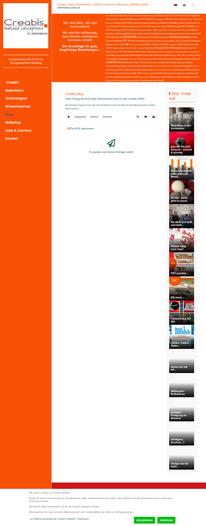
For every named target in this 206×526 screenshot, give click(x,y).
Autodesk (142, 30)
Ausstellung (115, 30)
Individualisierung (167, 77)
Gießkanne (182, 19)
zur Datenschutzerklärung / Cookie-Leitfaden (52, 518)
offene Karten (165, 66)
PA (120, 26)
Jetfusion (146, 73)
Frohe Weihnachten (131, 52)
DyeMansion (128, 70)
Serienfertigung (111, 70)
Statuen (140, 34)
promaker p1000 (119, 23)
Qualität (177, 26)
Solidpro (174, 55)
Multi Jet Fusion (183, 15)
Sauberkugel (135, 55)
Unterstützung (147, 66)
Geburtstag (159, 34)
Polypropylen (186, 66)
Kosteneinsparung (113, 66)
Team (191, 48)
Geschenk (162, 70)
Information (183, 44)
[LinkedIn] (193, 5)
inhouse (182, 23)
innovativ (158, 73)
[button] (138, 117)
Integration (173, 44)
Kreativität (163, 44)
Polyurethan (149, 48)
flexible (123, 66)
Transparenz (147, 59)
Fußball (193, 77)
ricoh (135, 59)
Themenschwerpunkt (137, 44)
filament (123, 19)
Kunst (134, 48)
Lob (154, 55)
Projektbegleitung (146, 80)
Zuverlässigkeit (177, 59)
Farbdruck (195, 15)
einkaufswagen (128, 26)
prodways (173, 23)
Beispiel (173, 62)
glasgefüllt (138, 19)
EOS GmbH (153, 37)
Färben (170, 26)
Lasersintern (114, 62)
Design (133, 73)
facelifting (193, 37)
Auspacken (134, 80)
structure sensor (124, 48)
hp (127, 44)
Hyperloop (181, 62)
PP (125, 40)
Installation (175, 66)
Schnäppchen (160, 19)
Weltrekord (157, 59)
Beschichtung (142, 37)
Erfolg (113, 26)
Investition (140, 48)
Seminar (157, 66)
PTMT (120, 70)
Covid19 (161, 30)
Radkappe (117, 77)
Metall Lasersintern (130, 62)
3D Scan (196, 66)
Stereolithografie (181, 52)
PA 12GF (124, 30)
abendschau (156, 26)
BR (129, 30)
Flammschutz (155, 77)
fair (184, 41)
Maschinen (138, 70)
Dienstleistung (170, 34)
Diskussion (154, 70)
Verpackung (190, 73)
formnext (130, 36)
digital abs (109, 44)
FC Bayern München (192, 59)
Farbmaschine (152, 52)
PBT (134, 41)
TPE (120, 52)
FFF (130, 59)
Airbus (118, 55)
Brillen (148, 44)
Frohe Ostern (119, 44)
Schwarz (155, 44)
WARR (136, 77)
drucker (115, 80)
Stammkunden (193, 52)
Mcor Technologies (193, 41)
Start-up (151, 62)
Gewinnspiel (175, 47)
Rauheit (147, 34)
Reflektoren (164, 23)
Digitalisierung (154, 23)
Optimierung (148, 16)
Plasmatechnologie (122, 73)
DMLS (183, 55)
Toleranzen (197, 19)
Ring (112, 16)
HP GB (167, 30)
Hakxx (164, 26)
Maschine (109, 23)
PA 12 (108, 16)
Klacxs (149, 30)
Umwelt (160, 80)
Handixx (162, 52)
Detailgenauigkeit (122, 34)
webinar (165, 41)
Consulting (186, 77)
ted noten (135, 30)
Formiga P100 (146, 55)
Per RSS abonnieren (82, 128)
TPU (130, 41)
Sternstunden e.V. (113, 19)
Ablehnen (166, 520)
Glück (139, 73)
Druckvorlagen (111, 59)
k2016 (108, 30)
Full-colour (166, 59)
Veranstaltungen (179, 73)
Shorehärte (167, 73)
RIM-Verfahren (127, 77)
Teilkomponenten (116, 37)
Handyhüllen (110, 55)
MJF (176, 19)
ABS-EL (172, 41)
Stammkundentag (185, 70)
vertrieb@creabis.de (68, 7)
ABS (155, 30)
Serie (129, 22)
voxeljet (185, 48)
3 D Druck (144, 62)
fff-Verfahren (148, 19)
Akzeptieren (144, 520)
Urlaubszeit (118, 41)
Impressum (83, 518)
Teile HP (109, 48)
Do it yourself (172, 70)
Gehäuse (197, 55)
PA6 (178, 55)
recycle (143, 52)
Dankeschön (163, 37)
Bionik (131, 16)
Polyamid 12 (161, 47)
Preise (139, 59)
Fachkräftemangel (162, 62)
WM (155, 80)
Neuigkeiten (138, 16)
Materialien (124, 16)
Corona (137, 26)
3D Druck (178, 41)
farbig (139, 66)
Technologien (123, 59)
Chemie (133, 34)
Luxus (189, 19)
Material (146, 70)
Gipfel (115, 48)
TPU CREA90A (187, 26)
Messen (169, 19)
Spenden (110, 34)
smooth (129, 66)
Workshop (196, 70)
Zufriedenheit (192, 30)
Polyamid (188, 62)
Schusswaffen (191, 23)
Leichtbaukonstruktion (178, 30)
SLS (134, 66)
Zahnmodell (194, 44)
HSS (152, 34)
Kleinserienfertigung (140, 23)
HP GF (143, 26)
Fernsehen (110, 73)
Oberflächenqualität (179, 37)
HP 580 (178, 77)
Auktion (130, 19)
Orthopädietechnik (161, 16)
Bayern (115, 52)
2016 (148, 26)
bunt (152, 73)
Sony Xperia (144, 77)
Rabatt (152, 41)
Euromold (125, 55)
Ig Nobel (189, 55)
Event (197, 26)
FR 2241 (172, 16)
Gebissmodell (181, 34)
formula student (163, 55)
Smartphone (170, 52)
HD (117, 26)
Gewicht (109, 41)
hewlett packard (142, 41)
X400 (117, 16)
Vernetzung (192, 34)
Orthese (158, 41)
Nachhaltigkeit (124, 80)
